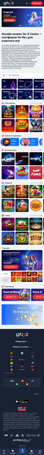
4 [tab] (23, 25)
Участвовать (11, 267)
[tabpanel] (22, 17)
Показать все (8, 373)
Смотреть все (36, 103)
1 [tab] (20, 25)
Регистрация (37, 3)
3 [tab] (22, 25)
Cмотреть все (36, 150)
